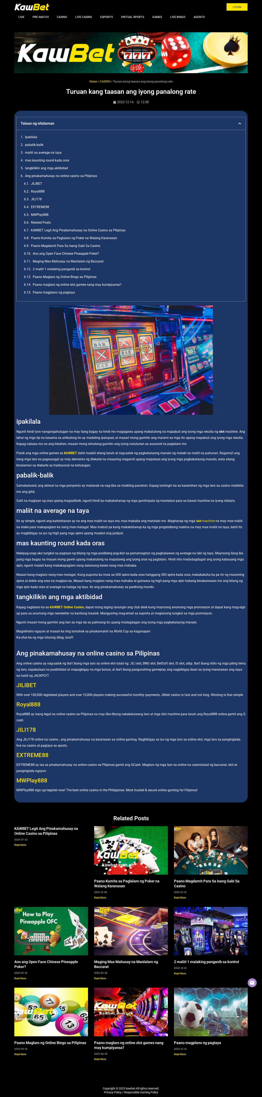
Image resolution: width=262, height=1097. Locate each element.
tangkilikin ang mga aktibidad (46, 168)
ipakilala (31, 137)
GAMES (157, 17)
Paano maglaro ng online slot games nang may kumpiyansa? (77, 285)
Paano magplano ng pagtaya (54, 292)
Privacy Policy (113, 1092)
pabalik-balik (34, 145)
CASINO (62, 17)
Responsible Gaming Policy (141, 1092)
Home (93, 81)
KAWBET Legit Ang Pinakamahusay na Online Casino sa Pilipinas (78, 230)
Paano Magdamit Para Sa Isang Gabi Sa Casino (65, 246)
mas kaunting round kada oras (47, 160)
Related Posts (41, 222)
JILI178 (36, 199)
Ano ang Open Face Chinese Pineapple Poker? (66, 253)
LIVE (21, 17)
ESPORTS (106, 17)
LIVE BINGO (177, 17)
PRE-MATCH (41, 17)
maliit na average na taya (43, 153)
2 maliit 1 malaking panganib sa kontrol (61, 269)
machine (205, 521)
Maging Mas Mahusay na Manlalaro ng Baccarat (68, 261)
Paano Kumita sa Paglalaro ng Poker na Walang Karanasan (74, 238)
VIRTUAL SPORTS (132, 17)
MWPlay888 (40, 215)
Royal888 (38, 191)
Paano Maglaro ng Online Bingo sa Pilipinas (64, 277)
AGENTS (199, 17)
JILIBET (36, 184)
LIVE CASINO (83, 17)
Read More (20, 845)
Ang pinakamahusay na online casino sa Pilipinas (61, 176)
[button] (18, 52)
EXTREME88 (40, 207)
